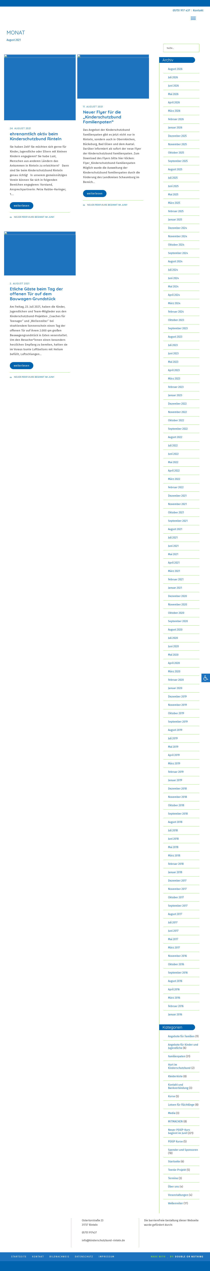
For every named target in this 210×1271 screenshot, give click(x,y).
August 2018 (175, 822)
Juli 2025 (173, 177)
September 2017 (178, 905)
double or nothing (189, 1256)
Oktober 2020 (176, 612)
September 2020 (178, 621)
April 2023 (174, 370)
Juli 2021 (173, 537)
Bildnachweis (59, 1256)
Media (171, 1113)
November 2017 (177, 889)
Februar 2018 (176, 863)
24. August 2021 (20, 128)
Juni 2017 (173, 930)
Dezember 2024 (177, 228)
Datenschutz (84, 1256)
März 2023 (174, 378)
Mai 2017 (173, 939)
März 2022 (174, 479)
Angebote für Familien (181, 1036)
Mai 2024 (173, 286)
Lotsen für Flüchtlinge (181, 1104)
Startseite (174, 1161)
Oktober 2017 (176, 897)
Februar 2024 (176, 311)
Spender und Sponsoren (183, 1149)
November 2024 (177, 236)
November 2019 (177, 704)
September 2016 (178, 972)
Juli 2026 (173, 77)
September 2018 (178, 813)
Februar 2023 (176, 387)
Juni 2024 (173, 278)
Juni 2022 (173, 453)
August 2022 (175, 437)
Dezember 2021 (177, 495)
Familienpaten (176, 1056)
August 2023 (175, 336)
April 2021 (173, 562)
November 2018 (177, 796)
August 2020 (175, 629)
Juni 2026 (173, 85)
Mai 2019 (173, 746)
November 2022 (177, 412)
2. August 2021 (19, 284)
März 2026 (174, 110)
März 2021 (174, 571)
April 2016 (174, 989)
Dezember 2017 (177, 880)
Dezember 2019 (177, 696)
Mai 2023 (173, 361)
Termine (173, 1178)
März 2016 (174, 997)
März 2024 (174, 303)
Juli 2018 (173, 830)
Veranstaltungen (178, 1195)
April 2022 (174, 470)
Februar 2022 (176, 487)
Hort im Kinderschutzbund (179, 1066)
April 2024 (174, 294)
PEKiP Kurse (175, 1141)
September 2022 (178, 428)
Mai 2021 (173, 554)
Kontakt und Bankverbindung (178, 1086)
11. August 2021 (93, 107)
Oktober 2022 (176, 420)
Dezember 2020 (177, 596)
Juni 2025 (173, 186)
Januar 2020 (175, 688)
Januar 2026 (175, 127)
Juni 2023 (173, 353)
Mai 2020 (173, 654)
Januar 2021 (175, 587)
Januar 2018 (175, 872)
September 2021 (178, 520)
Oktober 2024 (176, 244)
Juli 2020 (173, 638)
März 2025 (174, 202)
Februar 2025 (176, 211)
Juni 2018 (173, 838)
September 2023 (178, 328)
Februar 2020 (176, 679)
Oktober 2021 (176, 512)
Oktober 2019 (176, 713)
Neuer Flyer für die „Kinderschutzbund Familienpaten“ (102, 116)
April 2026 (174, 102)
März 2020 (174, 671)
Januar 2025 (175, 219)
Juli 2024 (173, 269)
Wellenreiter (175, 1203)
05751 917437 (89, 1232)
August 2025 (175, 169)
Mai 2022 (173, 462)
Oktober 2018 (176, 805)
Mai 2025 (173, 194)
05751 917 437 (181, 10)
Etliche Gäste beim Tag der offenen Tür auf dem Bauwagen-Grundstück (36, 293)
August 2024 (175, 261)
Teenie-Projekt (177, 1169)
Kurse (171, 1096)
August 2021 (175, 529)
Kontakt (198, 10)
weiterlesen (21, 205)
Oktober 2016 (176, 964)
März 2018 (174, 855)
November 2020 (177, 604)
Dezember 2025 (177, 135)
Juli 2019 (173, 738)
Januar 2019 (175, 780)
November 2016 (177, 955)
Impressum (106, 1256)
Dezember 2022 (177, 403)
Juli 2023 (173, 345)
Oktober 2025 (176, 152)
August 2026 (175, 69)
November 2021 (177, 504)
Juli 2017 (173, 922)
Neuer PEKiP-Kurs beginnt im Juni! (34, 217)
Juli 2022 (173, 445)
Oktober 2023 (176, 320)
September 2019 (178, 721)
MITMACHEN (175, 1121)
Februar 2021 (175, 579)
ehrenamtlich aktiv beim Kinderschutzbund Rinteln (36, 136)
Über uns (173, 1186)
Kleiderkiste (175, 1076)
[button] (205, 678)
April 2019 (174, 755)
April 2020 (174, 663)
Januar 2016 (175, 1014)
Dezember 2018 (177, 788)
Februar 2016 (176, 1006)
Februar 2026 (176, 119)
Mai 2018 (173, 847)
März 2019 (174, 763)
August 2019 (175, 730)
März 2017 (174, 947)
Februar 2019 (176, 771)
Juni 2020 (173, 646)
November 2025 (177, 144)
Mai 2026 (173, 94)
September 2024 (178, 253)
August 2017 (175, 914)
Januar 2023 (175, 395)
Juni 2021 (173, 545)
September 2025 (178, 161)
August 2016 (175, 981)
